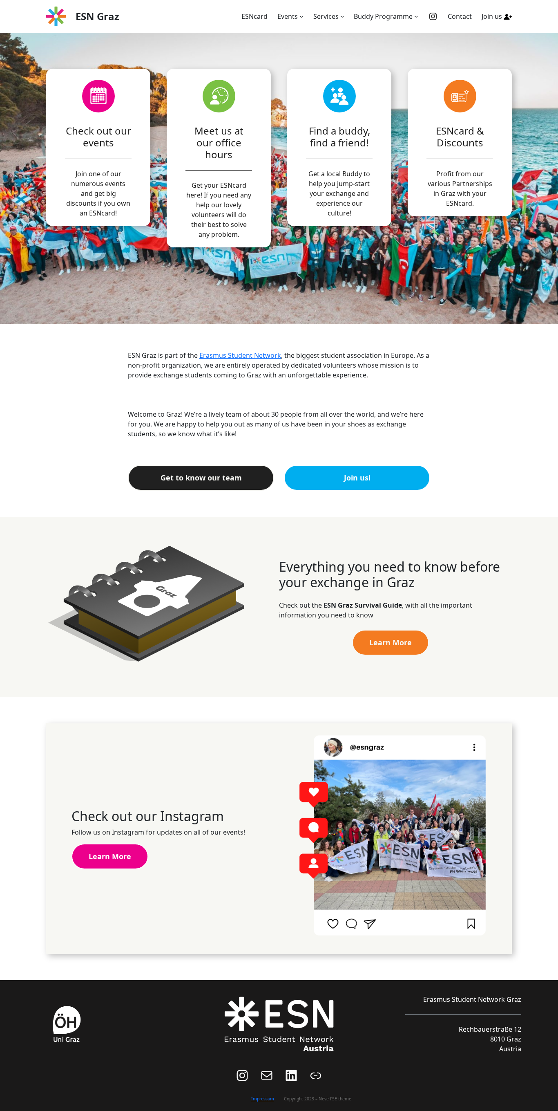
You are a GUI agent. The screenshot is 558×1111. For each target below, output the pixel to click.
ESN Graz (97, 16)
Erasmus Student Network (240, 355)
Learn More (390, 642)
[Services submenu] (342, 16)
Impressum (262, 1099)
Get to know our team (201, 478)
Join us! (357, 478)
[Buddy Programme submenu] (416, 16)
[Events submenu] (301, 16)
